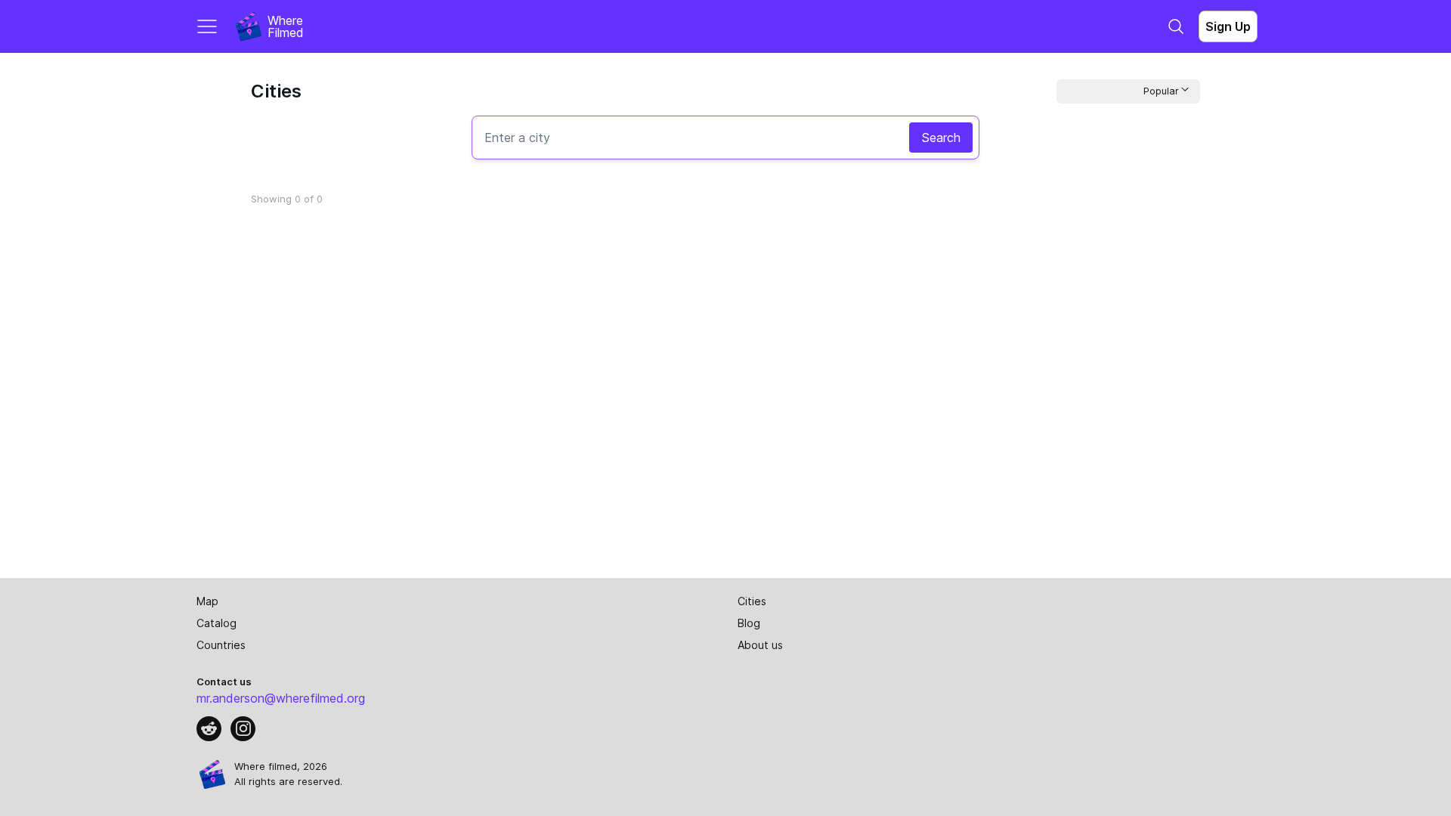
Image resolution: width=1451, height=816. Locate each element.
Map (207, 601)
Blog (749, 623)
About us (760, 644)
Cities (752, 601)
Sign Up (1228, 26)
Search (941, 137)
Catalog (216, 623)
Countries (221, 644)
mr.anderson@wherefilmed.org (280, 698)
